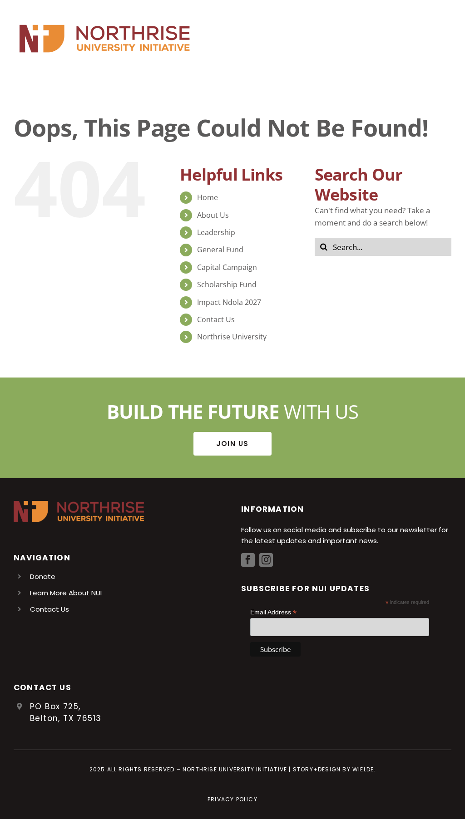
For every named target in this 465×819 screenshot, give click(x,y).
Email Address (273, 612)
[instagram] (266, 560)
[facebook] (248, 560)
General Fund (220, 250)
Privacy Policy (232, 799)
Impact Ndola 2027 (229, 302)
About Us (213, 215)
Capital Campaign (227, 267)
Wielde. (364, 769)
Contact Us (216, 319)
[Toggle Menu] (444, 38)
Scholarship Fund (227, 284)
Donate (42, 576)
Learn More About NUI (66, 593)
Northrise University (232, 337)
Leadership (216, 232)
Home (207, 197)
